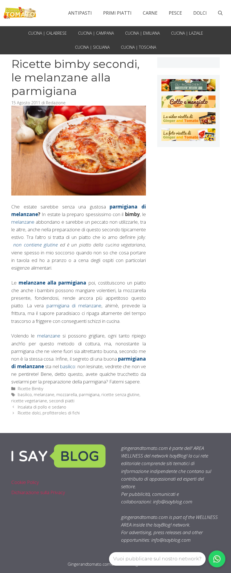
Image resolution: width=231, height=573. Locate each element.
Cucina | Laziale (187, 33)
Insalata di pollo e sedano (42, 407)
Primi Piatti (117, 13)
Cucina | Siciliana (92, 47)
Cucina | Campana (96, 33)
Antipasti (80, 13)
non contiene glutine (36, 244)
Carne (150, 13)
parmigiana (89, 394)
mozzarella (66, 394)
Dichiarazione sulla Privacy (38, 492)
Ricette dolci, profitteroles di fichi (49, 413)
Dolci (200, 13)
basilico (67, 366)
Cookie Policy (25, 482)
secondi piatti (61, 400)
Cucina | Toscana (138, 47)
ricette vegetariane (29, 400)
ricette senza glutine (120, 394)
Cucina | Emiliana (142, 33)
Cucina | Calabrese (47, 33)
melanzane (22, 222)
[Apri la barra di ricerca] (220, 13)
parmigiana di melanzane (73, 305)
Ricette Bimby (30, 388)
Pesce (175, 13)
